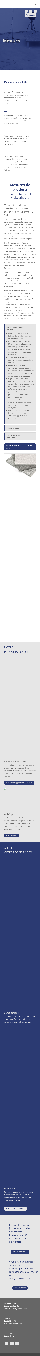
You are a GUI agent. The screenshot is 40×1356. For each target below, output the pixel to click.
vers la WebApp (12, 835)
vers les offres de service (15, 1208)
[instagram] (30, 11)
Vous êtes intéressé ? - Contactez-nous (19, 446)
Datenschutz (9, 1336)
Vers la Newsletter (20, 1252)
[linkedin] (26, 11)
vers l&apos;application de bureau (19, 783)
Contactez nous (20, 1288)
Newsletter (30, 15)
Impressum (8, 1333)
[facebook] (35, 11)
